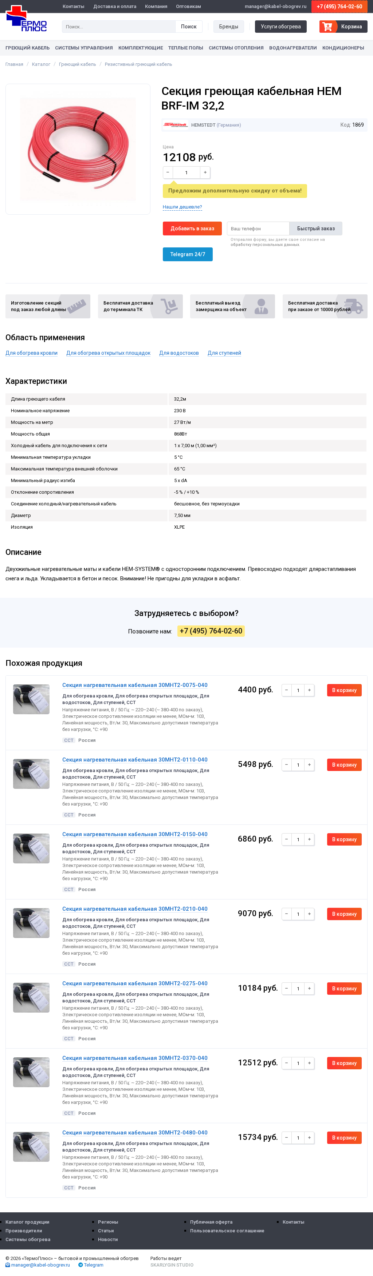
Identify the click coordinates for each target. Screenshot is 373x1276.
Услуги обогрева (281, 26)
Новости (108, 1239)
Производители (23, 1230)
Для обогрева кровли (31, 353)
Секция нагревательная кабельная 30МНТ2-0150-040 (135, 834)
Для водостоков (179, 353)
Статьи (106, 1230)
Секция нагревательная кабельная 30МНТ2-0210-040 (135, 909)
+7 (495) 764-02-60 (339, 6)
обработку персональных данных (265, 244)
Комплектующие (140, 48)
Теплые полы (185, 48)
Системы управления (84, 48)
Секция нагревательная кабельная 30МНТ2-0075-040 (135, 685)
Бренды (228, 26)
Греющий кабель (27, 48)
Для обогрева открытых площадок (108, 353)
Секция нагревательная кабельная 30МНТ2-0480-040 (135, 1132)
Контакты (74, 6)
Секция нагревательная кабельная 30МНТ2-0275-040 (135, 983)
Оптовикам (188, 6)
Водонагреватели (293, 48)
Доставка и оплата (114, 6)
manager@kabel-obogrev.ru (40, 1265)
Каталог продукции (27, 1222)
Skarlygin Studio (171, 1265)
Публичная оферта (211, 1222)
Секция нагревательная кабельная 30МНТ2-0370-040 (135, 1058)
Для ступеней (224, 353)
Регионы (108, 1222)
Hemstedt (203, 125)
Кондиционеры (343, 48)
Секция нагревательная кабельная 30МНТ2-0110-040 (135, 759)
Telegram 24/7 (187, 254)
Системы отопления (236, 48)
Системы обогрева (27, 1239)
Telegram (93, 1265)
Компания (156, 6)
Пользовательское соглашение (227, 1230)
